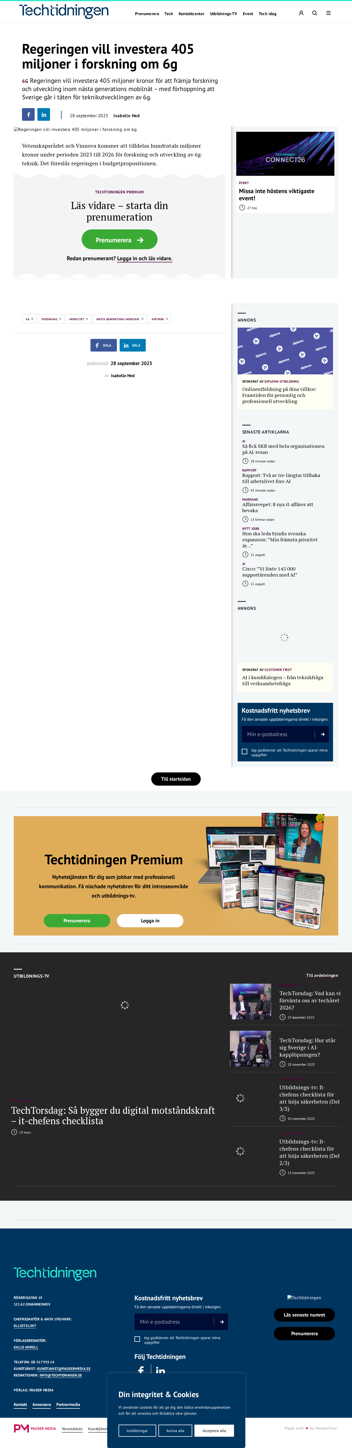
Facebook (141, 1371)
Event (248, 13)
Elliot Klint (25, 1325)
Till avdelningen (322, 975)
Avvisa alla (175, 1430)
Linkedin (161, 1371)
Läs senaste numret (304, 1315)
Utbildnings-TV (223, 13)
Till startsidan (176, 779)
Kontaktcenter (192, 13)
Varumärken (72, 1429)
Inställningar (137, 1430)
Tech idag (267, 13)
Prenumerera (147, 13)
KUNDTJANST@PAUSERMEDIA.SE (63, 1368)
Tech (168, 13)
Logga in (150, 920)
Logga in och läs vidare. (144, 258)
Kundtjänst (98, 1429)
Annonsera (41, 1404)
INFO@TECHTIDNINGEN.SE (61, 1375)
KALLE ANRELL (26, 1347)
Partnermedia (68, 1404)
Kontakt (20, 1404)
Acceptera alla (214, 1430)
